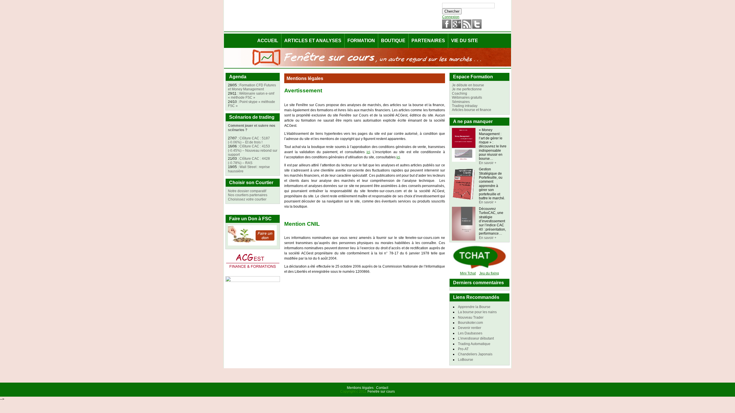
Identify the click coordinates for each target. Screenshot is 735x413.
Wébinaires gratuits (467, 98)
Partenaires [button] (428, 40)
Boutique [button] (393, 40)
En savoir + (487, 163)
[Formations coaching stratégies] (252, 281)
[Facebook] (446, 28)
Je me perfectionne (467, 89)
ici (368, 152)
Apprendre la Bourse (474, 307)
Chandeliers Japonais (475, 354)
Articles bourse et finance (471, 110)
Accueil (267, 40)
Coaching (459, 93)
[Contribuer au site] (252, 244)
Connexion (450, 17)
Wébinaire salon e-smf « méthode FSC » (251, 95)
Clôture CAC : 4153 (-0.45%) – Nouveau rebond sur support (252, 150)
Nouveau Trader (470, 317)
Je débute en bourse (468, 85)
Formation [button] (361, 40)
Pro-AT (463, 349)
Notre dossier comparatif (247, 191)
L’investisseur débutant (476, 338)
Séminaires (461, 102)
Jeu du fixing (489, 273)
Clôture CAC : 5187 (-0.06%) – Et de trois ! (249, 140)
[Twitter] (476, 28)
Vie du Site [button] (464, 40)
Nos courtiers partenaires (247, 195)
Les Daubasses (470, 333)
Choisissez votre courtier (247, 199)
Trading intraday (464, 106)
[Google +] (456, 28)
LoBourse (465, 360)
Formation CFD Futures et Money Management (252, 87)
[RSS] (466, 28)
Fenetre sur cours (381, 391)
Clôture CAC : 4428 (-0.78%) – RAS (249, 161)
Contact (382, 388)
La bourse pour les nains (477, 312)
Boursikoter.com (470, 323)
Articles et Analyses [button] (312, 40)
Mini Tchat (468, 273)
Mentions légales (360, 388)
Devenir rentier (469, 328)
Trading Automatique (474, 344)
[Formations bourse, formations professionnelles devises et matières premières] (252, 268)
